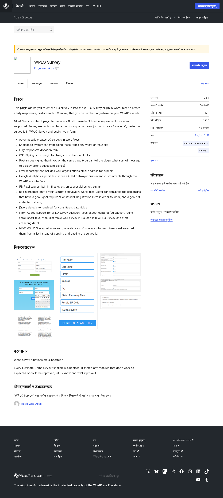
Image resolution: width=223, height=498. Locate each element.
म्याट (176, 445)
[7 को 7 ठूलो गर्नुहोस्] (136, 300)
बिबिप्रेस (178, 451)
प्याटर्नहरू (58, 456)
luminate (188, 143)
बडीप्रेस (178, 456)
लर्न (94, 440)
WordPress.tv (102, 456)
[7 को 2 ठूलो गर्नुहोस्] (49, 284)
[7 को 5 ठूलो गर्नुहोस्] (136, 258)
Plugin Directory (23, 17)
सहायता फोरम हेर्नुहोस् (161, 220)
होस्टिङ (17, 451)
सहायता (205, 83)
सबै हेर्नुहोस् (203, 190)
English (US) (202, 135)
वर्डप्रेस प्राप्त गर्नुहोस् (207, 6)
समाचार (17, 445)
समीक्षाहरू (37, 83)
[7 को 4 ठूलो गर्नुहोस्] (93, 258)
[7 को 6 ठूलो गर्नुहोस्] (136, 283)
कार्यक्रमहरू (138, 445)
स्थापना (54, 83)
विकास (69, 83)
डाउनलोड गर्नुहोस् (199, 65)
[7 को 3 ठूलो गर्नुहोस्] (49, 318)
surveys (203, 150)
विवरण (21, 83)
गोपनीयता (18, 456)
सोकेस (56, 440)
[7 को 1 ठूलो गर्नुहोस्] (49, 258)
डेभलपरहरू (98, 451)
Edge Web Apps (44, 68)
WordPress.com (183, 440)
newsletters (201, 143)
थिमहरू (57, 445)
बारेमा (16, 440)
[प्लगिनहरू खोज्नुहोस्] (50, 29)
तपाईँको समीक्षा (158, 190)
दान (136, 451)
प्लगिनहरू (58, 451)
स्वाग (136, 456)
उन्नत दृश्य (156, 160)
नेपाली (49, 476)
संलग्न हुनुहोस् (139, 440)
